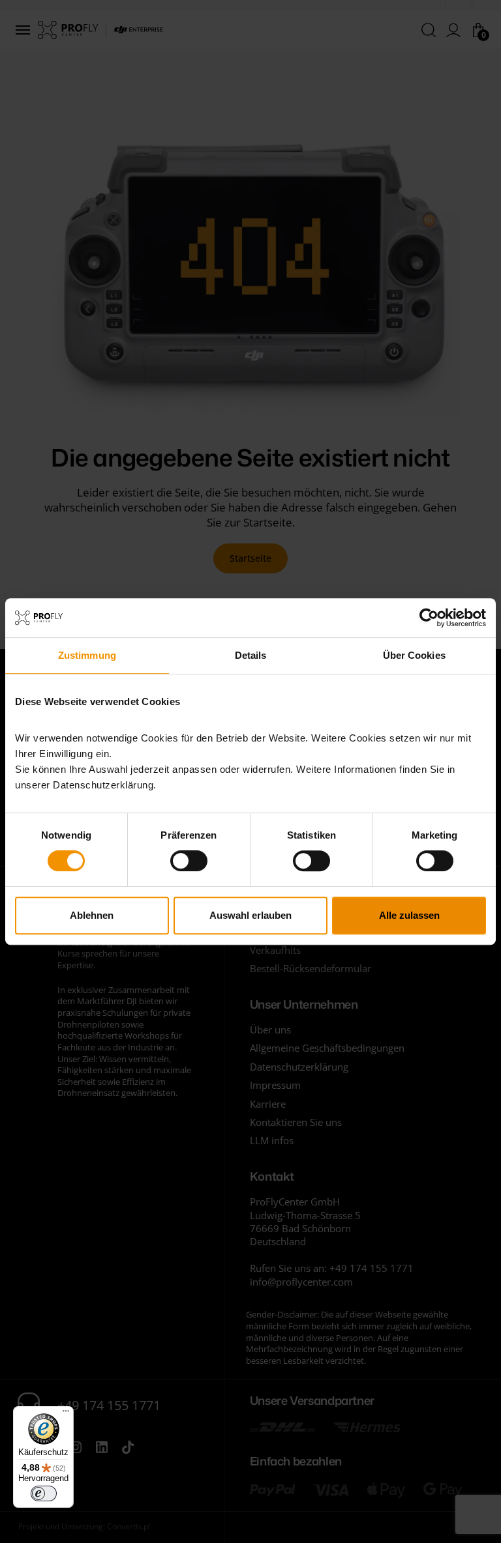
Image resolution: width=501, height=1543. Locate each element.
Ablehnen (92, 915)
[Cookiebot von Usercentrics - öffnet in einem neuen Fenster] (429, 617)
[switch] (188, 860)
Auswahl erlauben (250, 915)
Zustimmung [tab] (87, 655)
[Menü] (66, 1414)
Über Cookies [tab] (414, 655)
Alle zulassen (409, 915)
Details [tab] (251, 655)
